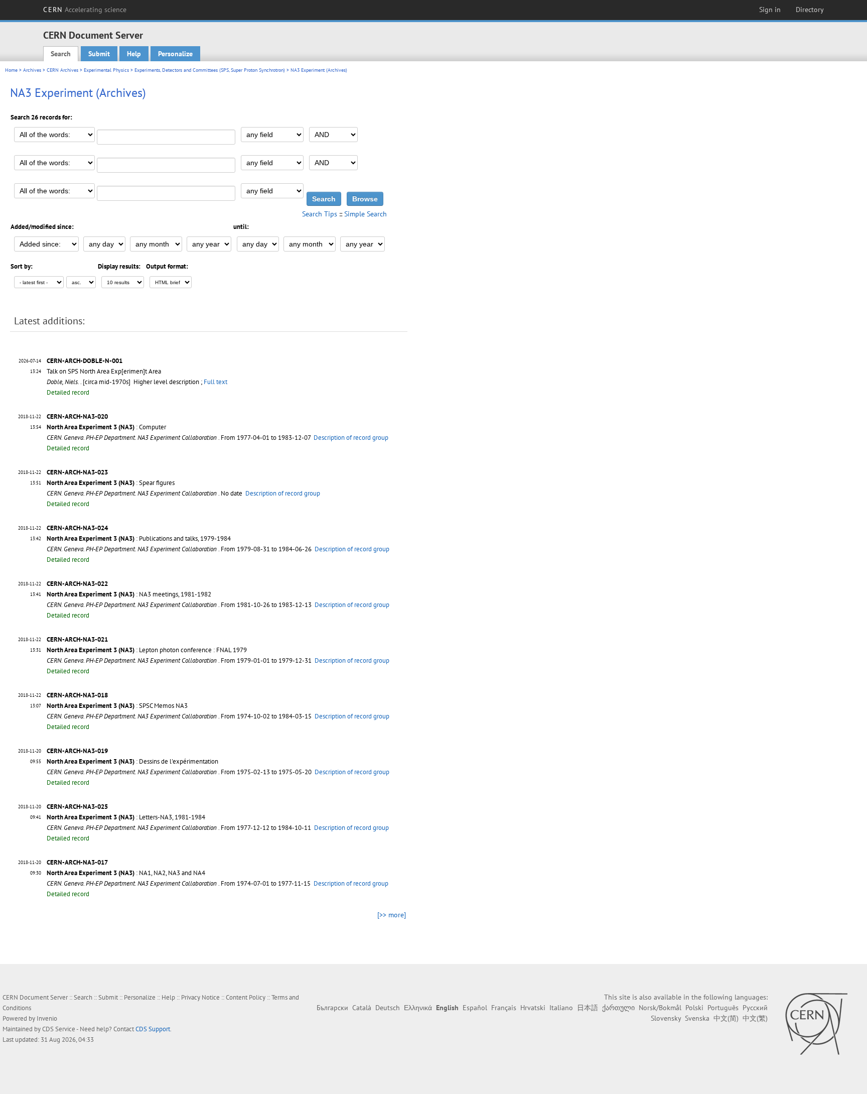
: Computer (106, 427)
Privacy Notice (200, 997)
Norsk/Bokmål (660, 1007)
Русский (755, 1007)
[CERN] (816, 1023)
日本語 (587, 1007)
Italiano (561, 1007)
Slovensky (666, 1018)
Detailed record (68, 392)
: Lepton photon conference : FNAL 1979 (147, 650)
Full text (215, 382)
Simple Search (365, 213)
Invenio (47, 1018)
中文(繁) (755, 1018)
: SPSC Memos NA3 (117, 705)
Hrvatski (532, 1007)
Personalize (175, 53)
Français (503, 1007)
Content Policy (245, 997)
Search (61, 53)
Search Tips (319, 213)
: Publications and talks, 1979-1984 (139, 538)
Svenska (697, 1018)
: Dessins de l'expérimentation (132, 761)
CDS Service (58, 1029)
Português (723, 1007)
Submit (99, 53)
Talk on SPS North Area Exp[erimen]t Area (104, 371)
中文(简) (726, 1018)
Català (361, 1007)
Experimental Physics (106, 70)
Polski (694, 1007)
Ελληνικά (418, 1007)
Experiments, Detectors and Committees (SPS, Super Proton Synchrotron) (209, 70)
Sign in (770, 9)
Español (475, 1007)
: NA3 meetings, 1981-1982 (129, 594)
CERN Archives (62, 70)
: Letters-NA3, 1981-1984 (126, 817)
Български (332, 1007)
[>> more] (391, 914)
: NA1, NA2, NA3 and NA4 (126, 873)
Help (134, 53)
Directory (810, 9)
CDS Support (152, 1029)
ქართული (618, 1007)
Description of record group (351, 437)
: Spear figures (111, 482)
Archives (32, 70)
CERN (84, 9)
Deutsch (387, 1007)
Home (11, 70)
